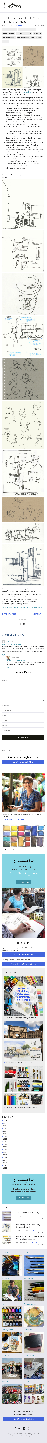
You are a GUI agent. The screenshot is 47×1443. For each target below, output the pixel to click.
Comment (5, 680)
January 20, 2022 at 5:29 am (11, 644)
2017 (5, 1144)
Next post (37, 614)
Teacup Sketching (30, 1304)
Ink (3, 1304)
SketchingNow (8, 37)
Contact (21, 1436)
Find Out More (23, 882)
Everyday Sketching (27, 29)
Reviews (27, 1381)
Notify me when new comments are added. (15, 751)
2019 (5, 1149)
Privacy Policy (29, 1436)
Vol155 (5, 41)
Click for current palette (11, 850)
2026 (5, 1168)
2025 (5, 1165)
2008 (5, 1120)
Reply (4, 655)
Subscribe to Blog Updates (23, 964)
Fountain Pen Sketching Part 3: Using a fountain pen (30, 1237)
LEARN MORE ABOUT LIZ (13, 820)
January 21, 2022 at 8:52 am (15, 661)
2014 (5, 1136)
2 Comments (18, 25)
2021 (5, 1155)
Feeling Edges (8, 33)
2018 (5, 1147)
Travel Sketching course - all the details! (19, 1063)
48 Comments (34, 1230)
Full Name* (5, 706)
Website (4, 726)
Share (42, 25)
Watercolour (6, 1252)
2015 (5, 1139)
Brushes (26, 1252)
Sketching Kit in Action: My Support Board (28, 1226)
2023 (5, 1160)
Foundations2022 (24, 33)
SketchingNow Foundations (29, 37)
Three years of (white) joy (27, 1213)
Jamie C (8, 641)
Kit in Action (6, 1278)
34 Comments (33, 1242)
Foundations (27, 92)
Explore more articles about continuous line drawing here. (22, 607)
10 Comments (31, 1216)
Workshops (6, 1355)
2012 (5, 1131)
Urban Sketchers (7, 1381)
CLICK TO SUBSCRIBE (23, 762)
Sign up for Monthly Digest (23, 954)
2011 (5, 1128)
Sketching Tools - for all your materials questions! (22, 1107)
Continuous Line (9, 29)
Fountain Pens (28, 1278)
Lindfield (37, 33)
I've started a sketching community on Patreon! (21, 1018)
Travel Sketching (29, 1355)
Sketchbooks (28, 1330)
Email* (4, 716)
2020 (5, 1152)
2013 (5, 1134)
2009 (5, 1123)
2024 (5, 1163)
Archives (14, 1436)
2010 (5, 1126)
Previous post (9, 614)
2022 (5, 1157)
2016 (5, 1142)
